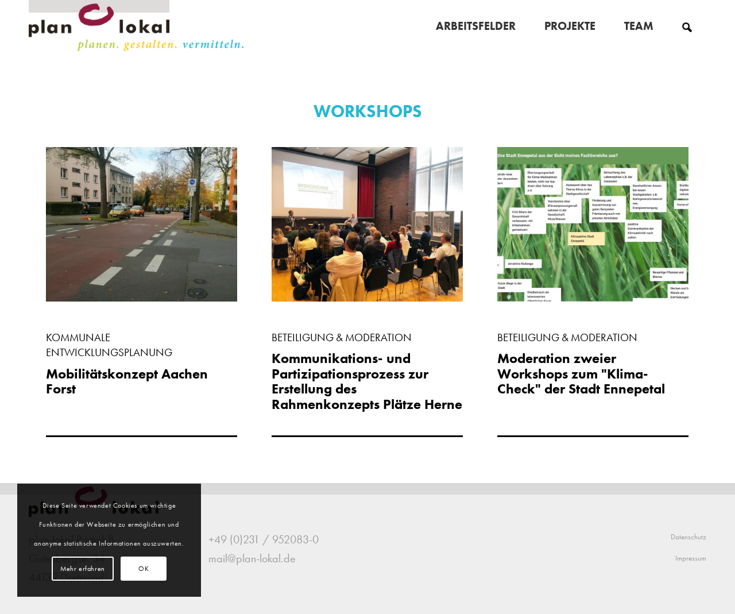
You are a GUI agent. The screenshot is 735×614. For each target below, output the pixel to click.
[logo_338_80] (137, 26)
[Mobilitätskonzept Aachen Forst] (141, 297)
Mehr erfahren (82, 568)
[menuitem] (475, 26)
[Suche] (687, 26)
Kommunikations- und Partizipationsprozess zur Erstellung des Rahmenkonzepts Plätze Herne (367, 380)
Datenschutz (688, 537)
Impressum (690, 558)
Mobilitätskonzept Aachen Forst (127, 381)
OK (143, 568)
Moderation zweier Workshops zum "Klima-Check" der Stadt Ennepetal (581, 373)
